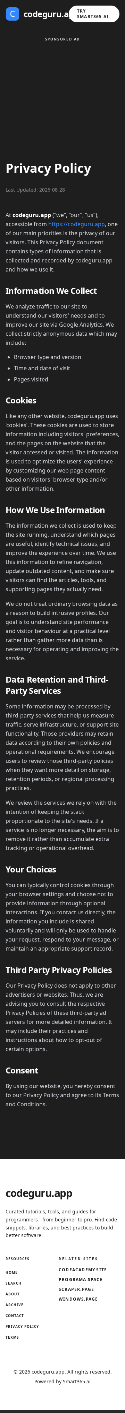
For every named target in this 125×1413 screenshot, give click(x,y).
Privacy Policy (22, 1326)
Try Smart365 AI (93, 14)
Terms (12, 1337)
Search (14, 1283)
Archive (15, 1304)
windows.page (78, 1299)
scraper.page (76, 1289)
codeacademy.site (83, 1270)
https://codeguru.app (76, 224)
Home (12, 1272)
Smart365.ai (77, 1381)
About (13, 1294)
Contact (15, 1315)
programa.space (81, 1279)
